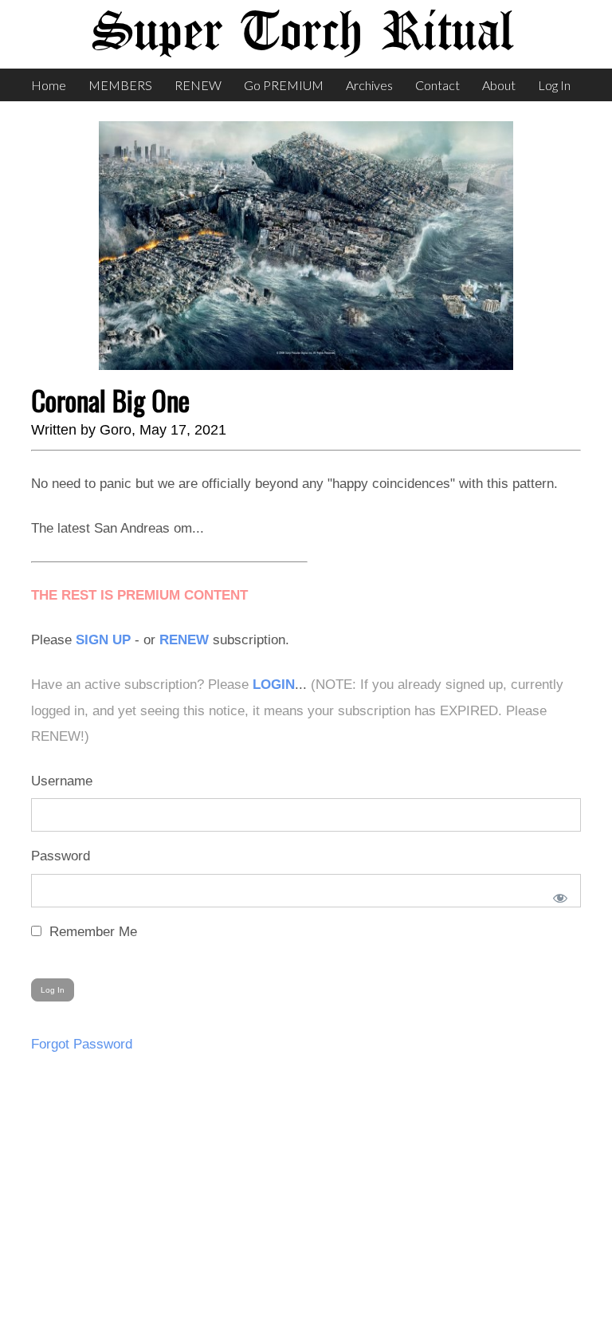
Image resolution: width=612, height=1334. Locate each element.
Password (60, 856)
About (499, 84)
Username (61, 781)
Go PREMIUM (284, 84)
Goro (115, 430)
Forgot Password (81, 1044)
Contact (437, 84)
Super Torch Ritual (302, 34)
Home (48, 84)
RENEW (198, 84)
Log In (554, 84)
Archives (369, 84)
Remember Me (91, 931)
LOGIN (274, 684)
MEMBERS (120, 84)
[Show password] (557, 894)
